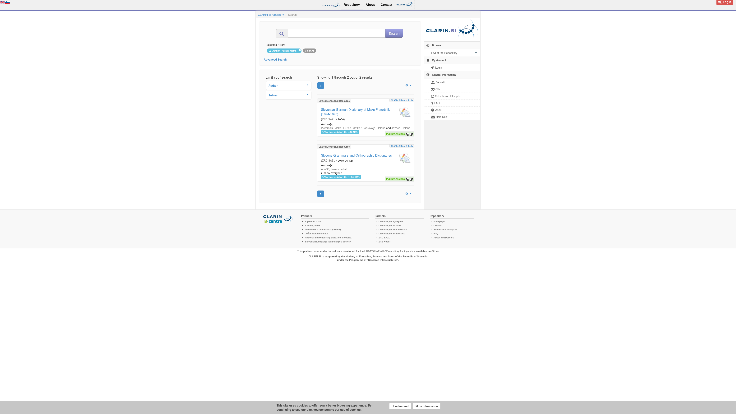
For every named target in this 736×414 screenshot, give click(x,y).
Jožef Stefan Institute (316, 233)
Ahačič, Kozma (330, 169)
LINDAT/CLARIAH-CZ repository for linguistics (389, 251)
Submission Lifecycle (445, 229)
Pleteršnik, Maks (331, 128)
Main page (439, 221)
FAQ (436, 233)
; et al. (334, 171)
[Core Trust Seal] (278, 234)
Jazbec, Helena (401, 128)
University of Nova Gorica (393, 229)
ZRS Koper (384, 241)
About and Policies (444, 237)
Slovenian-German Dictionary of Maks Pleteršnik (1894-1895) (355, 111)
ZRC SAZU (328, 119)
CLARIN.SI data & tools (402, 100)
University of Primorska (392, 233)
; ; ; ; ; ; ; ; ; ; (364, 171)
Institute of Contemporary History (323, 229)
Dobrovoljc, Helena (373, 128)
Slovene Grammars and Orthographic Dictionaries (356, 155)
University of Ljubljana (391, 221)
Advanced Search (275, 59)
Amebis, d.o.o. (312, 225)
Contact (438, 225)
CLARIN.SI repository (271, 14)
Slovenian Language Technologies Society (328, 241)
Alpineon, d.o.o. (313, 221)
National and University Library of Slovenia (328, 237)
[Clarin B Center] (278, 219)
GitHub (435, 251)
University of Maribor (390, 225)
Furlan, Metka (351, 128)
